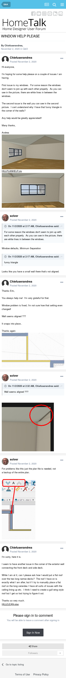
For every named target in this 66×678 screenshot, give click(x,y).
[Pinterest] (50, 13)
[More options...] (61, 58)
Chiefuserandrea (13, 45)
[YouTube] (39, 13)
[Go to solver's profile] (5, 217)
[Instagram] (44, 13)
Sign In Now (33, 632)
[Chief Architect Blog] (60, 13)
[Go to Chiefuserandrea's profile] (5, 59)
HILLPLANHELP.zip (12, 171)
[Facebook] (33, 13)
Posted (23, 61)
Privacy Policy (41, 674)
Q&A (25, 48)
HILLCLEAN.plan (10, 604)
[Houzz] (55, 13)
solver (14, 216)
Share (34, 646)
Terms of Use (22, 674)
